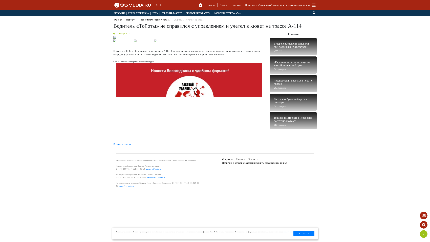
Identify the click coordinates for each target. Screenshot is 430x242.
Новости (119, 13)
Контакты (236, 5)
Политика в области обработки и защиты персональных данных (277, 5)
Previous (109, 38)
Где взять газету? (172, 13)
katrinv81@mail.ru (126, 186)
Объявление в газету (198, 13)
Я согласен (304, 233)
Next (269, 38)
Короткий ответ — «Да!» (227, 13)
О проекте (211, 5)
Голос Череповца (138, 13)
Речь (155, 13)
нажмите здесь (288, 232)
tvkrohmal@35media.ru (156, 177)
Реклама (224, 5)
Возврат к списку (122, 144)
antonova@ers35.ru (153, 169)
